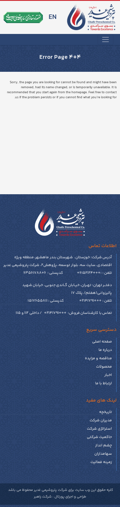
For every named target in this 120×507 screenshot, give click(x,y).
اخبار (108, 375)
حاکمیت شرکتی (99, 437)
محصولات (104, 367)
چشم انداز (103, 445)
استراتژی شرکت (99, 429)
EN (53, 17)
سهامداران (103, 454)
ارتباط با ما (103, 383)
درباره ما (105, 350)
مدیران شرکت (101, 420)
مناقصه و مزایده (98, 358)
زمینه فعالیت (101, 462)
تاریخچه (105, 412)
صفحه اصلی (102, 342)
